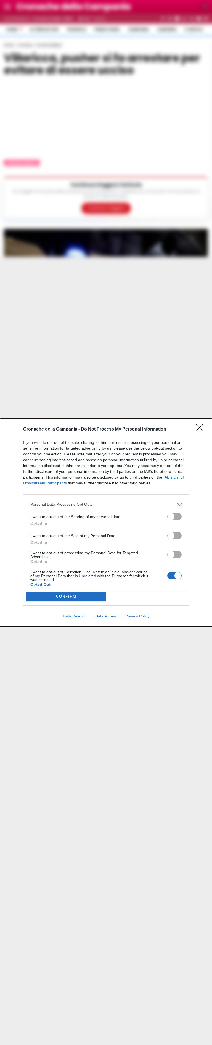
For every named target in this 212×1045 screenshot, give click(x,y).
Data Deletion (75, 616)
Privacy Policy (137, 616)
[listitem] (106, 504)
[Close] (201, 429)
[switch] (174, 516)
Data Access (106, 616)
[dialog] (106, 523)
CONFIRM (66, 596)
